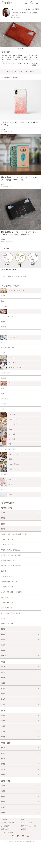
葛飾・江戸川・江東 (7, 544)
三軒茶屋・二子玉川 (7, 587)
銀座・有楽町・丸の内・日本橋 (10, 613)
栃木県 (3, 634)
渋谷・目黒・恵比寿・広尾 (9, 581)
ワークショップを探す (7, 823)
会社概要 (23, 829)
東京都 (3, 529)
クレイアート (12, 363)
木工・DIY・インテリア (16, 454)
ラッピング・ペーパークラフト (18, 419)
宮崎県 (3, 807)
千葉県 (3, 650)
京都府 (3, 721)
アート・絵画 (12, 424)
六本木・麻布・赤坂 (7, 602)
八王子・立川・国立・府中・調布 (11, 555)
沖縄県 (3, 812)
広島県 (3, 753)
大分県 (3, 802)
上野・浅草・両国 (6, 576)
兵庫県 (3, 731)
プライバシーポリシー (27, 823)
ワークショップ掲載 (7, 832)
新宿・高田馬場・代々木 (8, 560)
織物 (10, 444)
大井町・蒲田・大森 (7, 539)
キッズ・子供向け (14, 464)
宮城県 (3, 518)
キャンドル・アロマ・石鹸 (16, 290)
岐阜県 (3, 688)
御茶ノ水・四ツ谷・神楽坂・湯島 (11, 566)
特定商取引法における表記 (28, 826)
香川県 (3, 769)
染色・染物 (12, 439)
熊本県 (3, 796)
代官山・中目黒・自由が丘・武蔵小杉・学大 (14, 534)
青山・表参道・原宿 (7, 608)
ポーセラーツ (12, 358)
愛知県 (3, 699)
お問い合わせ (5, 829)
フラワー (11, 311)
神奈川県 (4, 656)
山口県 (3, 758)
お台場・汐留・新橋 (7, 623)
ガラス (10, 429)
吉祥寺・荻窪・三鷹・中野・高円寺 (11, 592)
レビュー (31, 72)
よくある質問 (5, 826)
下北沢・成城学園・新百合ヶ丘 (10, 550)
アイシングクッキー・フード (17, 469)
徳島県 (3, 764)
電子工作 (11, 459)
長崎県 (3, 791)
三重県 (3, 704)
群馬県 (3, 639)
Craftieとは (4, 819)
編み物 (10, 484)
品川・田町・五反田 (7, 597)
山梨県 (3, 677)
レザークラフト (13, 414)
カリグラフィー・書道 (15, 367)
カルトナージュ (13, 479)
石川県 (3, 672)
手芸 (10, 383)
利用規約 (23, 819)
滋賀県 (3, 715)
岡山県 (3, 748)
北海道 (3, 512)
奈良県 (3, 737)
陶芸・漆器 (12, 434)
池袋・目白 (4, 571)
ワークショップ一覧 (16, 72)
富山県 (3, 667)
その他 (10, 494)
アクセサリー (12, 337)
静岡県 (3, 693)
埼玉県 (3, 645)
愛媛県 (3, 774)
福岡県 (3, 785)
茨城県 (3, 629)
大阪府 (3, 726)
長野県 (3, 683)
